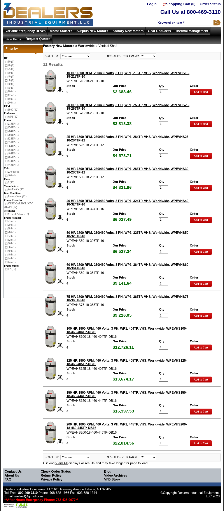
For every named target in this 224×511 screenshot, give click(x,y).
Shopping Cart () (180, 4)
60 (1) (11, 84)
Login (152, 4)
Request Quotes (38, 39)
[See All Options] (201, 90)
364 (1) (12, 243)
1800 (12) (13, 109)
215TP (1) (13, 123)
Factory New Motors (128, 31)
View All (61, 463)
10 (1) (11, 61)
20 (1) (11, 65)
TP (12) (12, 269)
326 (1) (12, 239)
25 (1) (11, 69)
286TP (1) (13, 134)
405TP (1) (13, 157)
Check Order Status (56, 471)
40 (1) (11, 76)
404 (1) (12, 250)
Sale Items (13, 39)
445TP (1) (13, 164)
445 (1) (12, 262)
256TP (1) (13, 127)
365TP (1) (13, 149)
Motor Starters (61, 31)
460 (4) (12, 175)
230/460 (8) (14, 171)
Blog (107, 471)
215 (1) (12, 221)
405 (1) (12, 254)
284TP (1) (13, 131)
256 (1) (12, 224)
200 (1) (12, 102)
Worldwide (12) (16, 189)
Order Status (210, 4)
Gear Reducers (159, 31)
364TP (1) (13, 146)
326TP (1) (13, 142)
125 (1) (12, 95)
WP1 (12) (13, 116)
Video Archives (115, 475)
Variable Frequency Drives (25, 31)
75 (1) (11, 87)
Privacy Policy (51, 479)
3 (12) (11, 182)
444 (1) (12, 258)
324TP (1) (13, 138)
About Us (12, 475)
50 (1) (11, 80)
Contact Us (13, 471)
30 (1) (11, 72)
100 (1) (12, 91)
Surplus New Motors (92, 31)
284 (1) (12, 228)
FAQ (8, 479)
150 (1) (12, 98)
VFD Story (112, 479)
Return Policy (51, 475)
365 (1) (12, 247)
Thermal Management (191, 31)
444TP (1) (13, 161)
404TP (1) (13, 153)
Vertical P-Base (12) (18, 214)
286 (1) (12, 232)
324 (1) (12, 236)
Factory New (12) (17, 196)
